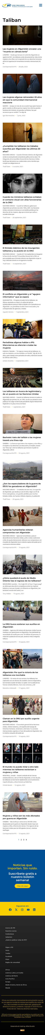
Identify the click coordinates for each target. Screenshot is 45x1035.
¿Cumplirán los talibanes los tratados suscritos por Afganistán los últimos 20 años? (21, 149)
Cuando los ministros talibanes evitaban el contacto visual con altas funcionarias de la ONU (22, 200)
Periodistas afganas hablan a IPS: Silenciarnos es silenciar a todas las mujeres (20, 345)
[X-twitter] (16, 909)
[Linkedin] (34, 909)
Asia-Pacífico (10, 979)
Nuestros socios (11, 931)
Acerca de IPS (10, 928)
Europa (7, 982)
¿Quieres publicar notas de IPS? (16, 940)
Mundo (7, 988)
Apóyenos (8, 937)
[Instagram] (22, 909)
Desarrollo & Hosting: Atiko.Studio (22, 1026)
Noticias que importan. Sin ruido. (22, 866)
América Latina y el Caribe (14, 973)
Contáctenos (9, 934)
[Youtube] (28, 909)
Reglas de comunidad (12, 962)
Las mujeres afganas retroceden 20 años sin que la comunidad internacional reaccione (22, 100)
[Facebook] (10, 909)
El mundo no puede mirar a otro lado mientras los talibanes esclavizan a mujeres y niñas (20, 769)
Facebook (8, 956)
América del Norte (11, 976)
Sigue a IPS (9, 947)
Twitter (7, 953)
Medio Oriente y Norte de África (16, 985)
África (7, 970)
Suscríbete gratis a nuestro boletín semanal (22, 877)
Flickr (7, 959)
